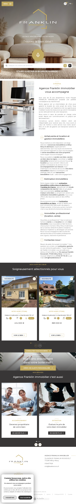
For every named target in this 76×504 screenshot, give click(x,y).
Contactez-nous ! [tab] (52, 240)
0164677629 (49, 463)
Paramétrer (10, 497)
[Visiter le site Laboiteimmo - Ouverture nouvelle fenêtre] (41, 499)
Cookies (70, 494)
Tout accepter (25, 497)
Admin (49, 494)
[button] (40, 345)
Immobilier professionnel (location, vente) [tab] (57, 214)
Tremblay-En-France (48, 187)
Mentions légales (38, 494)
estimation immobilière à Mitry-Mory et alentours (54, 184)
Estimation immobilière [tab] (56, 179)
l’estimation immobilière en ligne (54, 202)
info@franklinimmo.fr (52, 466)
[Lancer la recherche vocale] (38, 54)
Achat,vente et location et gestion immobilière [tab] (56, 137)
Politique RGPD (59, 494)
